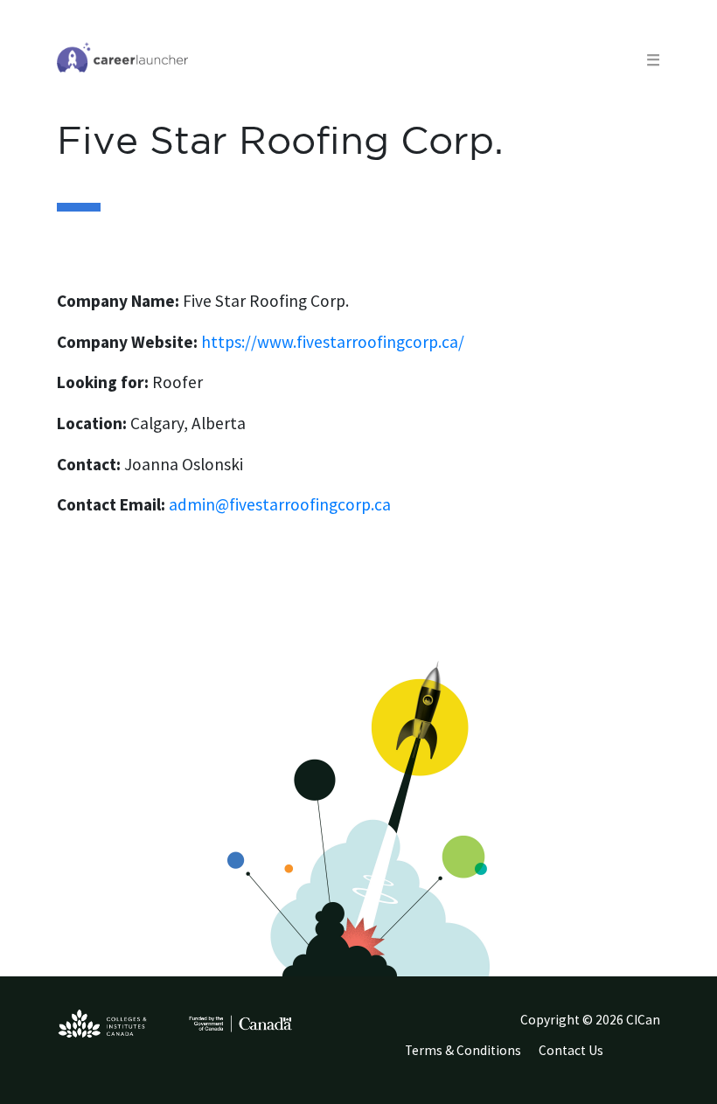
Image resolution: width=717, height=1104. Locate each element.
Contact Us (571, 1050)
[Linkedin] (641, 1054)
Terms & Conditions (463, 1050)
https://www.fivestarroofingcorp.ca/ (332, 341)
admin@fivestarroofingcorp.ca (280, 504)
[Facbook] (648, 1054)
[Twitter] (633, 1054)
